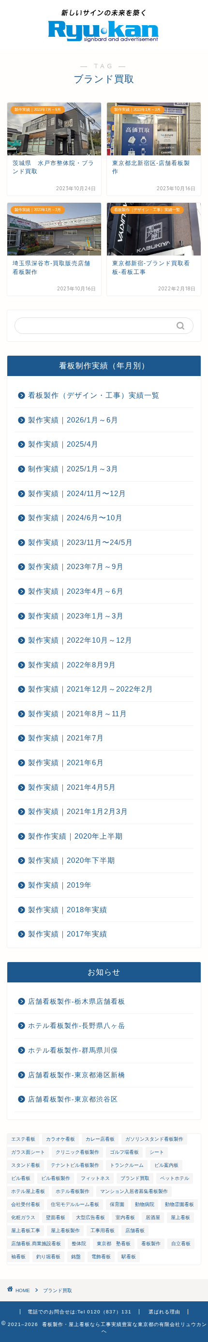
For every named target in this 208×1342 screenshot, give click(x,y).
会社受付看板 (25, 1204)
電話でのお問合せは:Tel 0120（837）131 (80, 1311)
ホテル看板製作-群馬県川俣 (73, 1050)
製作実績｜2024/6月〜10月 (75, 517)
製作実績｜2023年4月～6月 (76, 591)
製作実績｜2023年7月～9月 (76, 566)
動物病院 (144, 1204)
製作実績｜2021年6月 (66, 762)
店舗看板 (135, 1230)
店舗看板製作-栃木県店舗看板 (76, 1001)
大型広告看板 (90, 1217)
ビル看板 (20, 1178)
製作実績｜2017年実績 (67, 934)
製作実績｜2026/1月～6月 (73, 420)
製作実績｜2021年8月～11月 (77, 713)
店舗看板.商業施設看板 (36, 1243)
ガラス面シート (28, 1152)
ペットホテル (174, 1178)
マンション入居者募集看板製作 (134, 1191)
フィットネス (95, 1178)
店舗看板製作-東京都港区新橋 (76, 1075)
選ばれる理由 (164, 1311)
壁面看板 (55, 1217)
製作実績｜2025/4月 (63, 444)
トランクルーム (127, 1165)
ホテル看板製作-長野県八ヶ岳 (76, 1025)
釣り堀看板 (48, 1256)
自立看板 (181, 1243)
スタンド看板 (25, 1165)
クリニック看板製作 (77, 1152)
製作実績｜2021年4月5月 (72, 787)
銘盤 (76, 1256)
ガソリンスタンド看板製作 (154, 1139)
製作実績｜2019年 (60, 885)
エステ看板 (23, 1139)
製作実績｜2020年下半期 (71, 860)
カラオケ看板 (60, 1139)
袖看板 (18, 1256)
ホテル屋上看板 (28, 1191)
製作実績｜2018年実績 (67, 909)
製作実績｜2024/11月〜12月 (77, 493)
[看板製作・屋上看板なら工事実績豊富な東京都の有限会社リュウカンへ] (104, 42)
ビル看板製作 (55, 1178)
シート (156, 1152)
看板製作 (151, 1243)
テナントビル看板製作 (75, 1165)
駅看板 (128, 1256)
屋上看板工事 (25, 1230)
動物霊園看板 (179, 1204)
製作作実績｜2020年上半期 (75, 836)
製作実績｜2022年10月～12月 (80, 640)
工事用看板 (102, 1230)
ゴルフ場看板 (124, 1152)
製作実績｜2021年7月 (66, 738)
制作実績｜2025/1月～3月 (73, 469)
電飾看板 (101, 1256)
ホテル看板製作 (72, 1191)
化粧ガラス (23, 1217)
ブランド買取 (134, 1178)
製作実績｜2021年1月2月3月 (78, 811)
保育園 (117, 1204)
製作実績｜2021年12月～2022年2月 (90, 689)
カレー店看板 (100, 1139)
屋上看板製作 (65, 1230)
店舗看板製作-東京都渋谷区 (73, 1099)
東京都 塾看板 (114, 1243)
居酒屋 (153, 1217)
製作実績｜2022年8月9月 (72, 665)
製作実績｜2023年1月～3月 (76, 616)
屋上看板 (180, 1217)
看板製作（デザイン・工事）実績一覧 (94, 395)
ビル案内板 (166, 1165)
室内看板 (125, 1217)
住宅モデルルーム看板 (75, 1204)
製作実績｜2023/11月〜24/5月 (80, 542)
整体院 (79, 1243)
